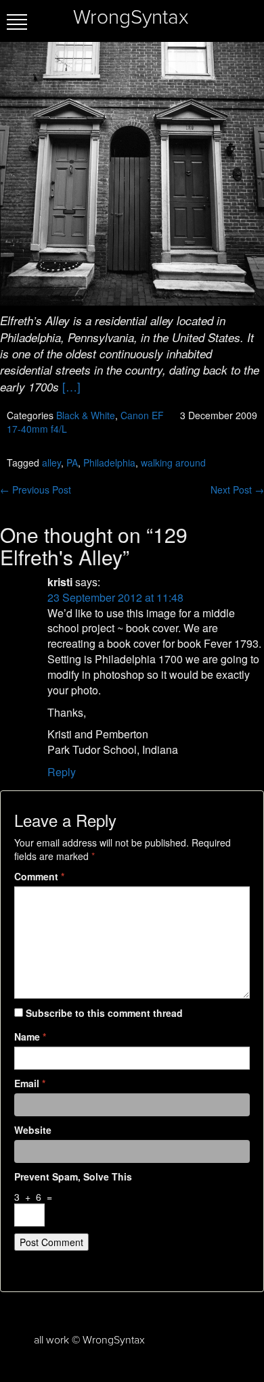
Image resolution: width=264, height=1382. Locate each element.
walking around (173, 462)
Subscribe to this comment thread (104, 1013)
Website (32, 1130)
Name (30, 1036)
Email (29, 1083)
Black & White (85, 415)
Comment (39, 876)
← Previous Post (35, 489)
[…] (71, 386)
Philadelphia (109, 462)
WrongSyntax (130, 17)
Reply (61, 772)
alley (51, 462)
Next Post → (237, 489)
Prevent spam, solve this (73, 1176)
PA (72, 462)
